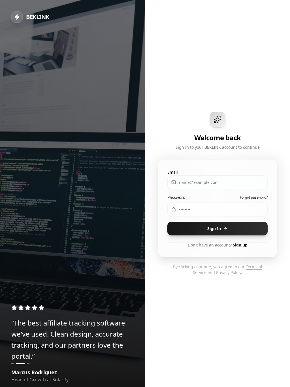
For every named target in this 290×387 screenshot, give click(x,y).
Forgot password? (254, 197)
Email (172, 172)
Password (176, 197)
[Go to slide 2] (20, 363)
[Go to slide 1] (12, 363)
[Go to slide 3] (28, 363)
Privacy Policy (228, 272)
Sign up (240, 245)
